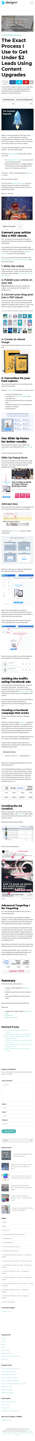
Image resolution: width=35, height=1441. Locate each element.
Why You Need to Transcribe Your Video (13, 1383)
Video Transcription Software (10, 1356)
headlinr (20, 814)
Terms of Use (5, 1408)
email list (22, 722)
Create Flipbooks (8, 1242)
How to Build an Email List (9, 1377)
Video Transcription (9, 1302)
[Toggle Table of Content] (19, 227)
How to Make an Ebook (8, 1371)
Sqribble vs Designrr (7, 1393)
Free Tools (4, 1359)
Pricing (3, 1341)
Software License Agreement (10, 1411)
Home (3, 1338)
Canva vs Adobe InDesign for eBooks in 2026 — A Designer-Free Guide (21, 1198)
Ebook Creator (5, 1350)
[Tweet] (19, 82)
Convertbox (8, 1015)
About (5, 1222)
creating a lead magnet (18, 183)
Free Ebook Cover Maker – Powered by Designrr (17, 1261)
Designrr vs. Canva (7, 1390)
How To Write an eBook (8, 1374)
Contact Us (6, 1230)
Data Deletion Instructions (11, 1251)
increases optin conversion (14, 160)
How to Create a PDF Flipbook (10, 1368)
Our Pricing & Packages (8, 1402)
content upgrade (13, 154)
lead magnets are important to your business (15, 259)
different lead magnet (21, 396)
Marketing (17, 35)
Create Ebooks (7, 1238)
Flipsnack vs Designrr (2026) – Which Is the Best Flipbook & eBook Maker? (21, 1187)
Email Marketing (8, 35)
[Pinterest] (26, 82)
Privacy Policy (5, 1405)
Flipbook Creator (6, 1353)
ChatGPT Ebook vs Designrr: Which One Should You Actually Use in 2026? (21, 1166)
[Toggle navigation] (32, 2)
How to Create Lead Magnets (10, 1380)
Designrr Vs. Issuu (7, 1386)
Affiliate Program (6, 1311)
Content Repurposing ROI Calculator (14, 1234)
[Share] (12, 82)
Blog (4, 1226)
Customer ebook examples (11, 1246)
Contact (17, 1435)
